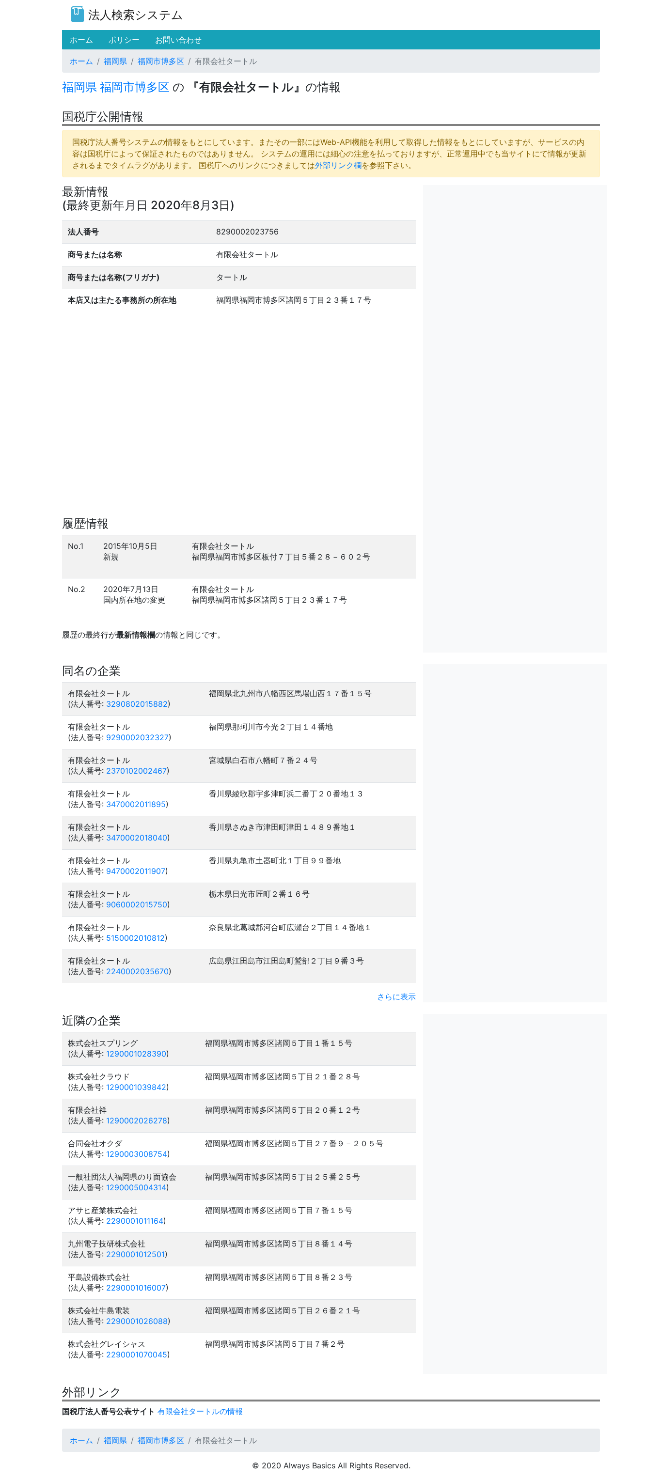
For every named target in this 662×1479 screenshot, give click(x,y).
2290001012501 (135, 1254)
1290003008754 (136, 1154)
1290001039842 (136, 1087)
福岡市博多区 (161, 61)
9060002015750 (136, 904)
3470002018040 (136, 837)
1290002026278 (136, 1120)
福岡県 (115, 61)
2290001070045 (136, 1354)
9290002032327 (137, 737)
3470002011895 (136, 804)
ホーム (81, 61)
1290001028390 (136, 1054)
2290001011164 (134, 1221)
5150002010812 (135, 938)
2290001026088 (137, 1321)
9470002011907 (135, 871)
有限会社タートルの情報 (200, 1411)
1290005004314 (136, 1187)
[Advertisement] (515, 253)
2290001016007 (136, 1287)
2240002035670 (137, 971)
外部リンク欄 (338, 165)
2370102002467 (136, 771)
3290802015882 (137, 704)
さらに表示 (396, 996)
